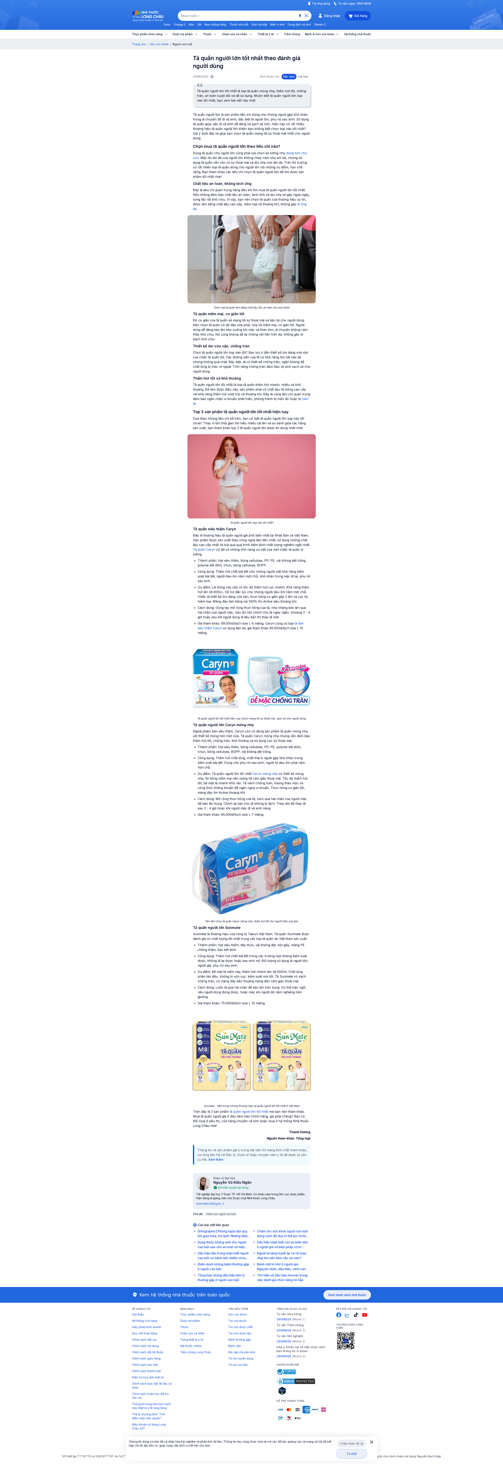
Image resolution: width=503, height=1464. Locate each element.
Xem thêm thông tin (208, 1203)
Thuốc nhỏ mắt (238, 24)
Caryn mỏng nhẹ (265, 774)
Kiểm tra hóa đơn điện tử (148, 1377)
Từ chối (352, 1453)
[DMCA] (296, 1381)
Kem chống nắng (215, 24)
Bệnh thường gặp (239, 1339)
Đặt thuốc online (190, 1346)
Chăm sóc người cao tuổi (221, 1214)
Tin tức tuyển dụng (240, 1358)
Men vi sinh (277, 24)
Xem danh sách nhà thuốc (347, 1295)
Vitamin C (320, 24)
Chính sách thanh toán (146, 1371)
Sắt (199, 24)
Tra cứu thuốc (237, 1320)
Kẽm (191, 24)
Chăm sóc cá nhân (192, 1333)
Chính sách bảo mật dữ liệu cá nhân (152, 1385)
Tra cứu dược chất (240, 1327)
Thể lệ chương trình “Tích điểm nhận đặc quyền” (148, 1416)
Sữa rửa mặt (259, 24)
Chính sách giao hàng (146, 1358)
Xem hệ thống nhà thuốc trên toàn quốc (184, 1295)
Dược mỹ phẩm (190, 1320)
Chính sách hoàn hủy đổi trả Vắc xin (150, 1395)
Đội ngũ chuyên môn (241, 1352)
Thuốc (184, 1327)
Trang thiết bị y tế (191, 1339)
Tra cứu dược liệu (239, 1333)
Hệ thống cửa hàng (144, 1320)
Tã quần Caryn (204, 549)
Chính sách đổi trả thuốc (147, 1352)
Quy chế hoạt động (144, 1333)
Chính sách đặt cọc (144, 1339)
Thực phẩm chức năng (195, 1314)
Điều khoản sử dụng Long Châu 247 (149, 1426)
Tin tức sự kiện (238, 1364)
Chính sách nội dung (145, 1346)
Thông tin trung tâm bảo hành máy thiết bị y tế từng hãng (151, 1406)
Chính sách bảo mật (145, 1364)
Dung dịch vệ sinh (299, 24)
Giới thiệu (138, 1314)
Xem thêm (215, 1159)
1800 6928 (364, 3)
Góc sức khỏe (159, 44)
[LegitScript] (296, 1391)
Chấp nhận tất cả (351, 1443)
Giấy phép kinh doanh (146, 1327)
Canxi (167, 24)
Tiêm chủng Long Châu (195, 1352)
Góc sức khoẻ (237, 1314)
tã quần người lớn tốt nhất (248, 1112)
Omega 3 (179, 24)
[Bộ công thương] (286, 1372)
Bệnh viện (234, 1346)
